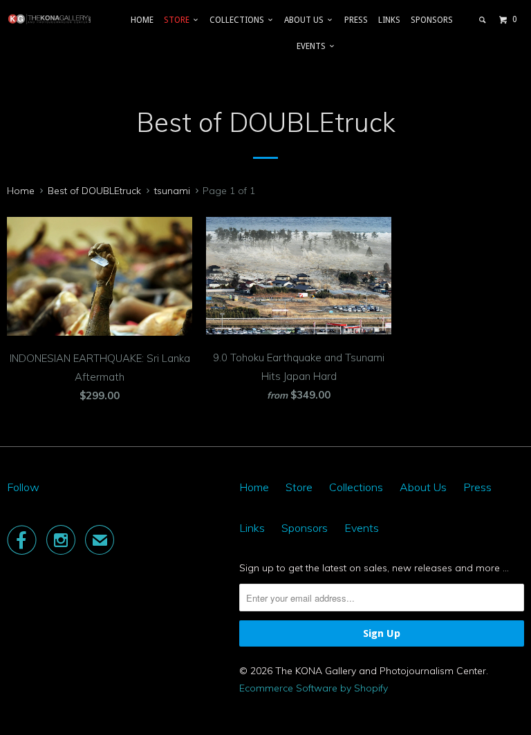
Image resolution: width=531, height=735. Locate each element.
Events (313, 46)
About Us (306, 20)
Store (179, 20)
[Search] (483, 20)
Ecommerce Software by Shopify (313, 688)
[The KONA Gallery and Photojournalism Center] (50, 19)
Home (142, 20)
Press (356, 20)
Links (389, 20)
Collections (238, 20)
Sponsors (432, 20)
